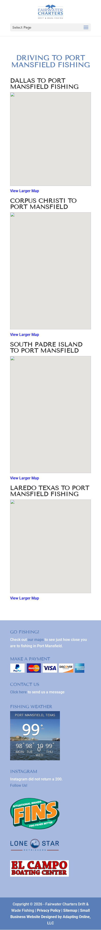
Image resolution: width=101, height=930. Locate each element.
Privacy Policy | (50, 910)
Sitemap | (71, 910)
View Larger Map (24, 191)
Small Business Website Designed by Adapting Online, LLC (50, 916)
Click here (18, 692)
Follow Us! (18, 785)
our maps (36, 639)
